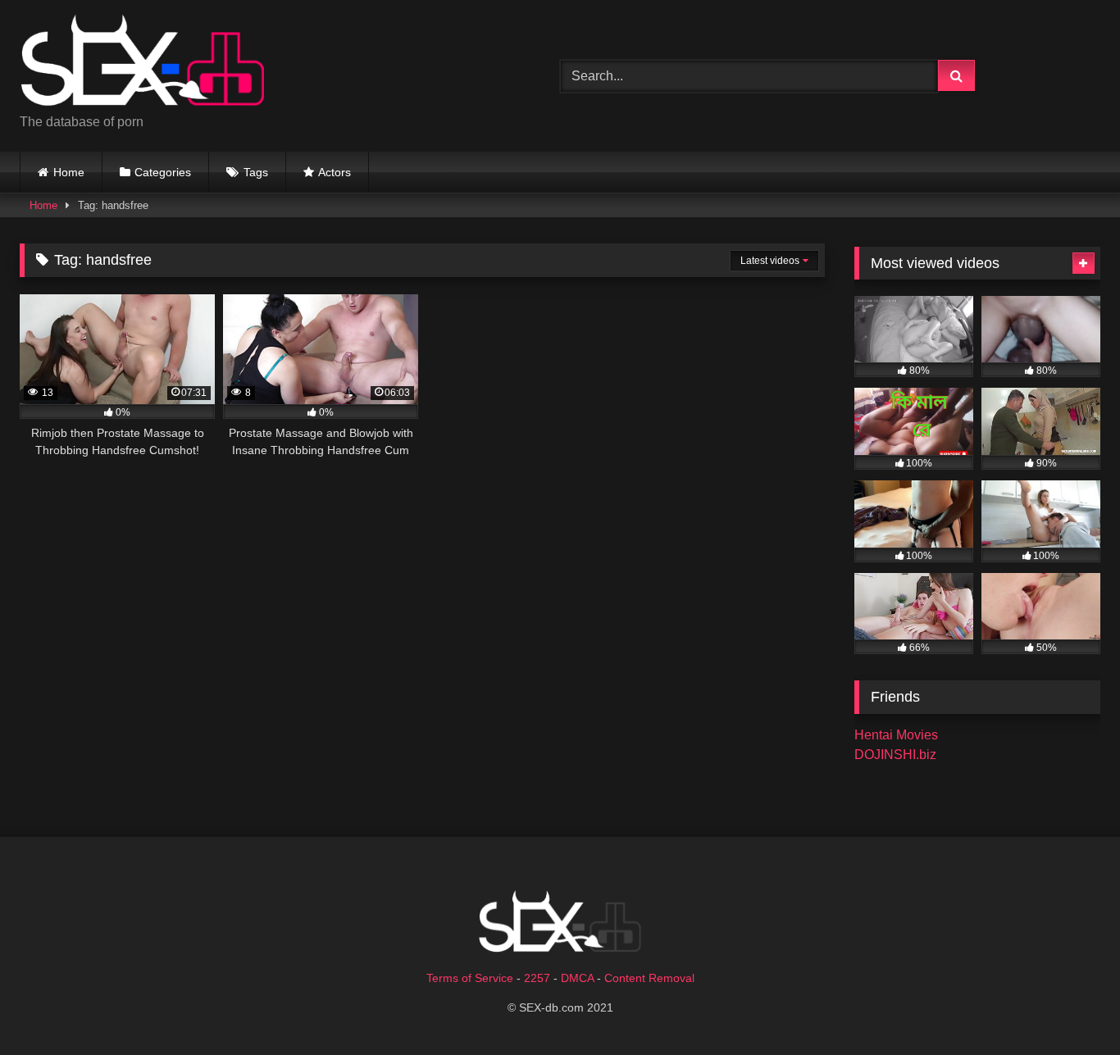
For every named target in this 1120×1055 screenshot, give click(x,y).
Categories (162, 172)
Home (68, 172)
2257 (537, 978)
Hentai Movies (896, 735)
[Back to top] (1069, 1006)
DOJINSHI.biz (895, 755)
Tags (256, 172)
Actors (334, 172)
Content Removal (649, 978)
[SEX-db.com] (143, 62)
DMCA (577, 978)
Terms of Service (469, 978)
